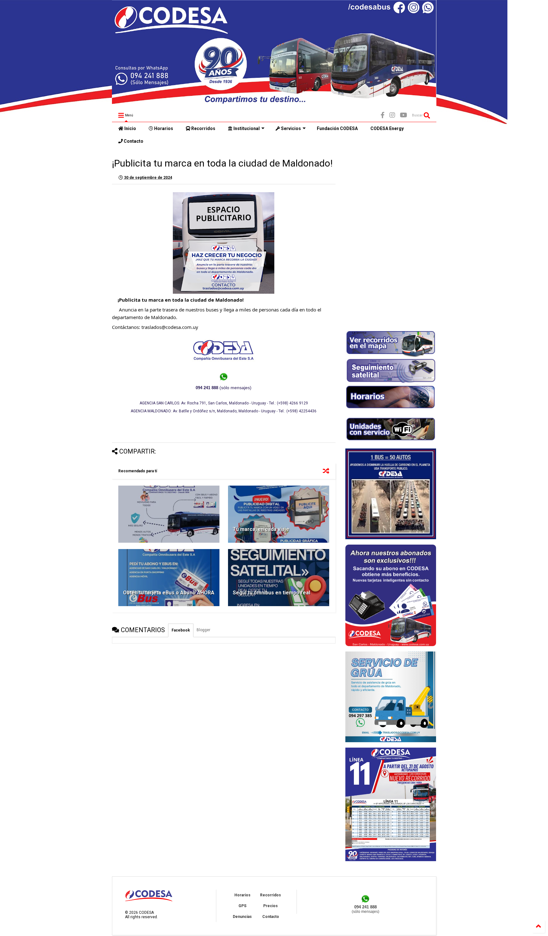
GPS (242, 906)
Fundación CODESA (337, 128)
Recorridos (202, 128)
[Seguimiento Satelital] (390, 382)
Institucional (246, 128)
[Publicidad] (390, 860)
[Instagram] (392, 115)
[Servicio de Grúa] (390, 741)
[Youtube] (403, 115)
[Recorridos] (390, 356)
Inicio (129, 128)
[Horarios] (390, 410)
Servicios (290, 128)
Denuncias (242, 916)
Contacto (133, 141)
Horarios (163, 128)
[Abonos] (390, 645)
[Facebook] (383, 115)
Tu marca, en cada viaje (261, 529)
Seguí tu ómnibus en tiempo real (271, 593)
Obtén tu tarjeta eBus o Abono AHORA (168, 593)
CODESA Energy (387, 128)
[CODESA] (274, 101)
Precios (270, 906)
